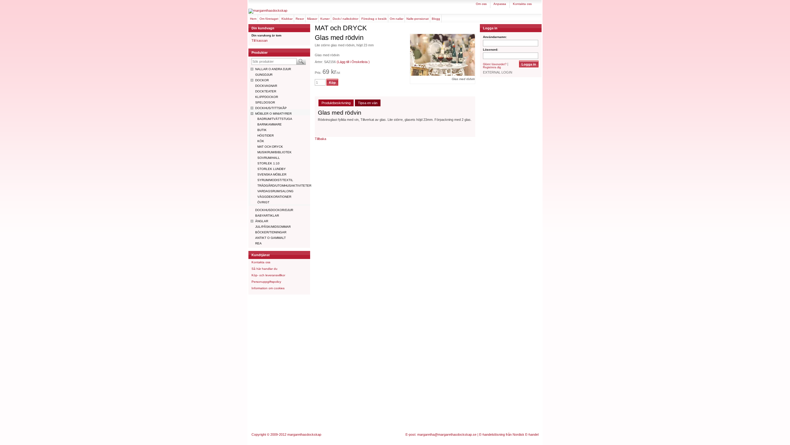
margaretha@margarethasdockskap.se (446, 434)
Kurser (325, 18)
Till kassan (260, 40)
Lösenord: (490, 49)
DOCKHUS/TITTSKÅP (271, 108)
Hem (253, 18)
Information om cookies (268, 288)
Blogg (436, 18)
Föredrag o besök (374, 18)
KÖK (260, 141)
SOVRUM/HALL (268, 157)
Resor (300, 18)
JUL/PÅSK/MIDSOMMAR (273, 226)
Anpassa (499, 4)
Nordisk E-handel (525, 434)
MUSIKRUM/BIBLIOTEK (274, 152)
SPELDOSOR (265, 102)
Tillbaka (320, 139)
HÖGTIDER (265, 135)
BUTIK (262, 130)
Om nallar (396, 18)
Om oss (481, 4)
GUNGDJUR (263, 74)
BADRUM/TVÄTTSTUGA (274, 119)
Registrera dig (492, 67)
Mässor (312, 18)
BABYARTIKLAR (267, 215)
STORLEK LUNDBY (271, 169)
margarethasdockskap (304, 434)
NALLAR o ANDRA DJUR (273, 69)
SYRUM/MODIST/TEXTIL (275, 180)
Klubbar (287, 18)
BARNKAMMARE (269, 124)
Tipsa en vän (367, 103)
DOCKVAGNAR (266, 85)
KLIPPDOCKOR (266, 97)
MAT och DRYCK (270, 146)
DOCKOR (262, 80)
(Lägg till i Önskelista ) (353, 62)
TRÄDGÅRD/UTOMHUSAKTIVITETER (283, 185)
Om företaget (269, 18)
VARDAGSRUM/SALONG (275, 191)
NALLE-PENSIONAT (417, 18)
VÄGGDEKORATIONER (274, 196)
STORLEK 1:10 (268, 163)
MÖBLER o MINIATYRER (273, 113)
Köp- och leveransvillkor (268, 275)
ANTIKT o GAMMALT (270, 237)
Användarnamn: (495, 37)
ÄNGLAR (261, 221)
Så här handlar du (264, 268)
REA (258, 243)
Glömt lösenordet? (494, 64)
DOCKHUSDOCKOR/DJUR (274, 210)
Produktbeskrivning (336, 103)
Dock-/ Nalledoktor (345, 18)
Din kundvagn (263, 28)
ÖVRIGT (263, 202)
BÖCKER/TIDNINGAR (270, 232)
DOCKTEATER (265, 91)
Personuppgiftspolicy (266, 281)
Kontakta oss (522, 4)
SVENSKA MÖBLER (271, 174)
